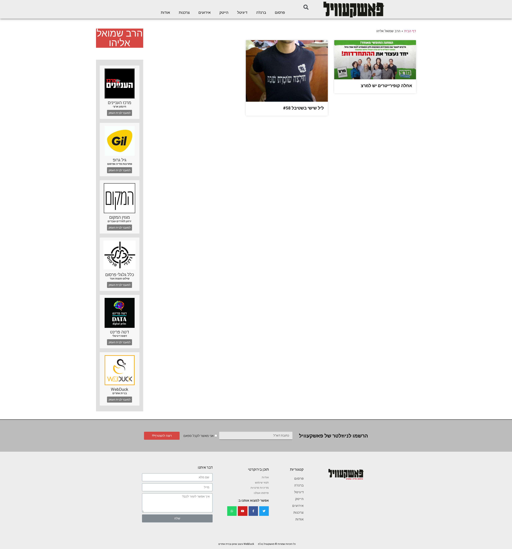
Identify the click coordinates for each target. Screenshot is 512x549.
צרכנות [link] (184, 13)
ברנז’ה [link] (261, 13)
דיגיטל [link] (242, 13)
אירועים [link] (204, 13)
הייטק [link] (223, 13)
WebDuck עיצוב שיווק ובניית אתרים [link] (236, 544)
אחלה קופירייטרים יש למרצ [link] (386, 85)
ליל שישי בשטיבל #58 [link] (303, 108)
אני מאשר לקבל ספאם (198, 436)
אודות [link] (165, 13)
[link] (353, 9)
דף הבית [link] (410, 31)
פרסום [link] (280, 13)
